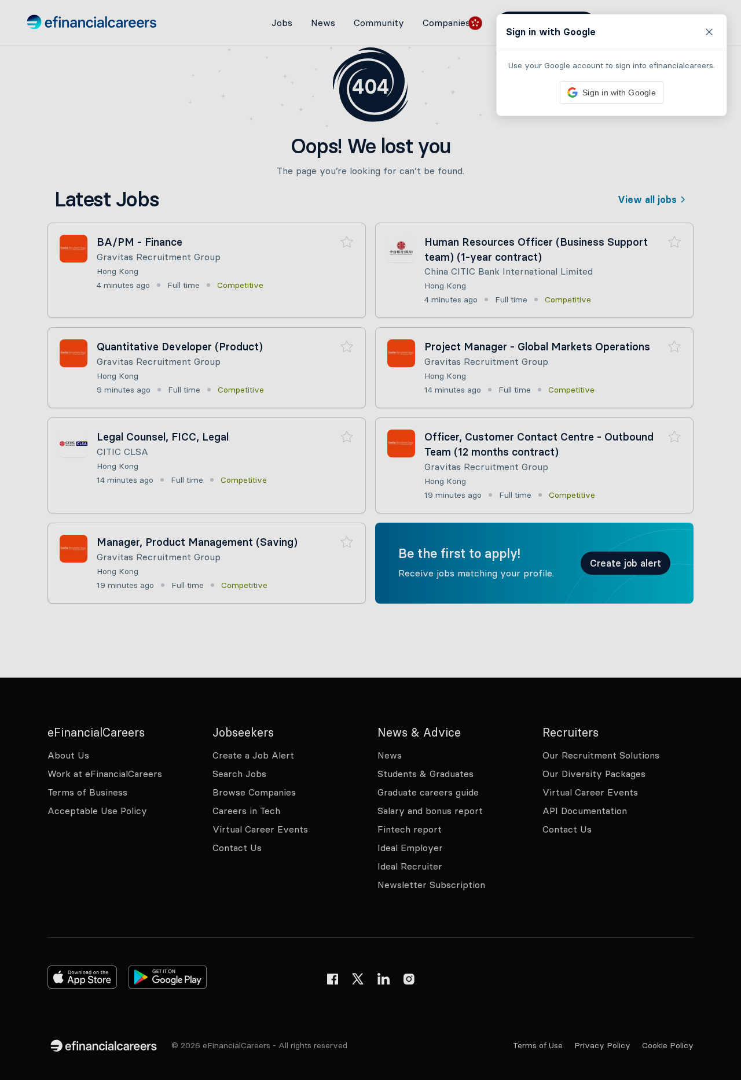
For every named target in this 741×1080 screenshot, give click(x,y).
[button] (370, 540)
